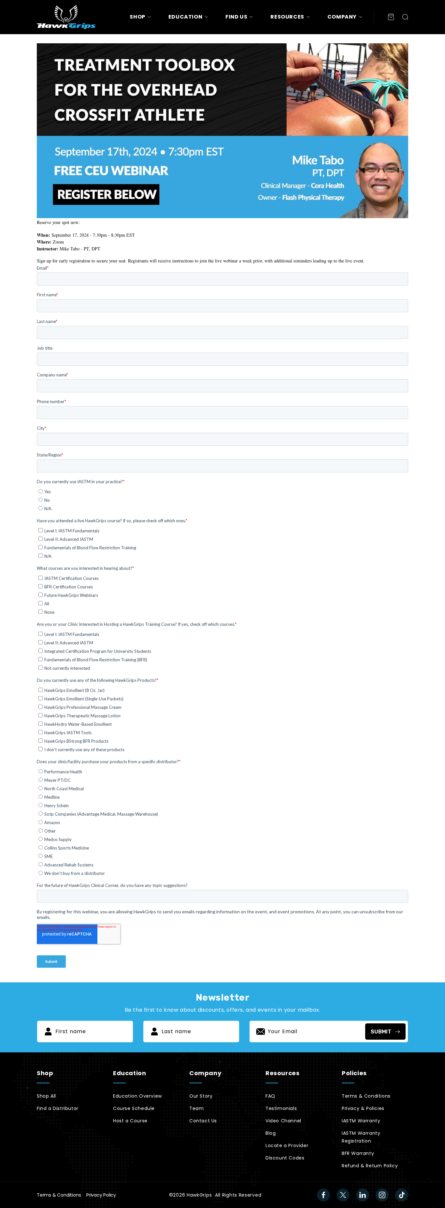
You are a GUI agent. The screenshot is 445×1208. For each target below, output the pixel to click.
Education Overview (137, 1096)
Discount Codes (285, 1158)
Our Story (200, 1096)
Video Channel (283, 1120)
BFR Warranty (358, 1153)
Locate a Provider (287, 1145)
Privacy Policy (101, 1195)
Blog (271, 1133)
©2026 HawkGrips (190, 1195)
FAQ (270, 1096)
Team (196, 1108)
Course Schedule (134, 1108)
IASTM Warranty (361, 1120)
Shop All (46, 1096)
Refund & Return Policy (370, 1165)
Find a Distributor (58, 1108)
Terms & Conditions (366, 1096)
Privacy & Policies (363, 1108)
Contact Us (203, 1120)
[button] (405, 17)
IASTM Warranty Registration (361, 1137)
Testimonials (281, 1108)
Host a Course (130, 1120)
